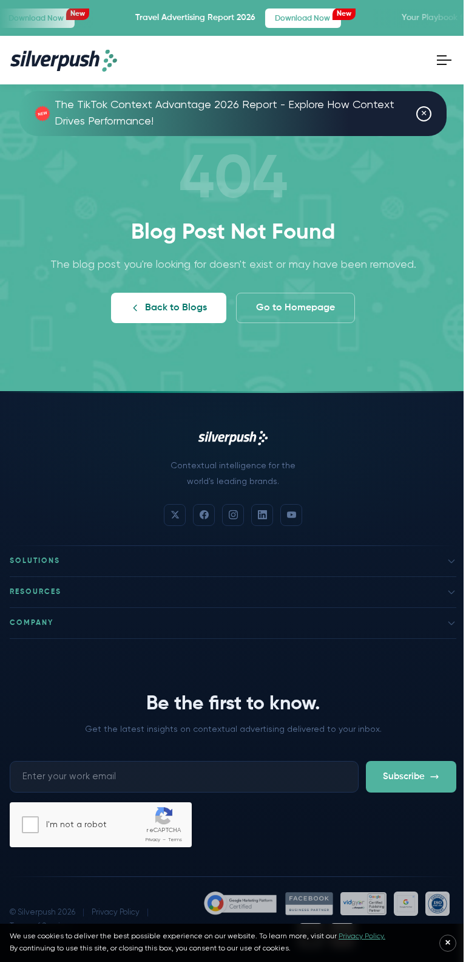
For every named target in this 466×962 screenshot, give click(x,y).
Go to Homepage (295, 308)
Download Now (291, 16)
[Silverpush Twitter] (175, 515)
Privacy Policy (116, 912)
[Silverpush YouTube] (291, 515)
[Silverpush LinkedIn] (262, 515)
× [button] (424, 113)
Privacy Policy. (362, 936)
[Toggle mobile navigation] (444, 60)
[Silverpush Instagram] (233, 515)
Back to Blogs (176, 308)
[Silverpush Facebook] (204, 515)
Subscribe (404, 776)
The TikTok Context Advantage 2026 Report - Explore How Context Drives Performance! (224, 113)
